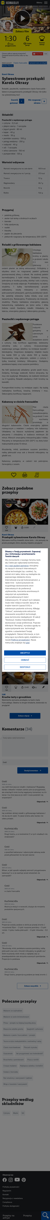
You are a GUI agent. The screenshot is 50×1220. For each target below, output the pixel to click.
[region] (25, 610)
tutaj (27, 643)
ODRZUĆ (25, 660)
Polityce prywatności (20, 640)
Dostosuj (25, 667)
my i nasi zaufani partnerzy (17, 565)
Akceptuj (25, 653)
